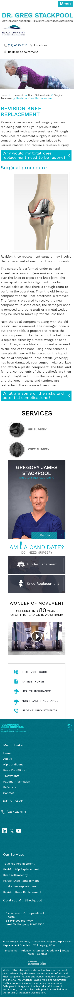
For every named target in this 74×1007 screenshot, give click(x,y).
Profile (45, 535)
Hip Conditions (13, 764)
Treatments (17, 95)
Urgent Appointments (39, 710)
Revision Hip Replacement (21, 869)
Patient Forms (33, 681)
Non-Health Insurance (40, 700)
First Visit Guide (35, 672)
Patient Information (16, 781)
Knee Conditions (14, 770)
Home (4, 95)
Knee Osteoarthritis (39, 95)
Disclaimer (12, 950)
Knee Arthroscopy (15, 875)
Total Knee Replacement (20, 886)
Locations (40, 45)
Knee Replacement (42, 583)
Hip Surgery (37, 429)
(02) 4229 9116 (17, 45)
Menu (65, 3)
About (7, 758)
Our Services (13, 854)
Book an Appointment (23, 52)
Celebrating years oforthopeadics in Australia (36, 612)
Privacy (26, 950)
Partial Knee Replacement (21, 880)
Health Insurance (36, 691)
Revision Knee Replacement (22, 892)
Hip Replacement (41, 564)
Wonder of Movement (37, 603)
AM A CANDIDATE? (36, 547)
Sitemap (38, 950)
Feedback (52, 950)
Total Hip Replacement (18, 863)
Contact (8, 793)
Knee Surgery (38, 449)
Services (36, 413)
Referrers (9, 787)
